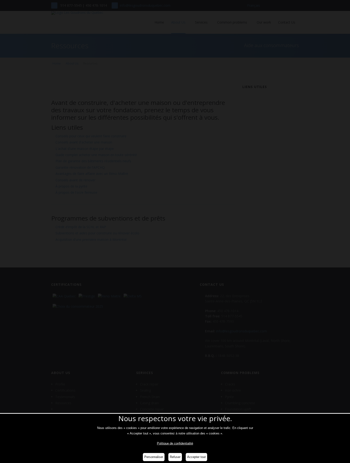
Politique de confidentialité (175, 443)
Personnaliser (153, 457)
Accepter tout (196, 457)
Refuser (175, 457)
